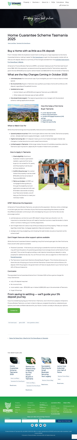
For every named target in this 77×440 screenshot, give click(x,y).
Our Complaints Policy (44, 405)
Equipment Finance (18, 405)
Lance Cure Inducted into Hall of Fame (61, 369)
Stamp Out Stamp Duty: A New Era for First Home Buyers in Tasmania (28, 338)
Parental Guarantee (16, 257)
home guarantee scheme (33, 322)
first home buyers (12, 322)
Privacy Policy (31, 405)
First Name (7, 418)
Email (40, 418)
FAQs (53, 2)
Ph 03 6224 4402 (67, 412)
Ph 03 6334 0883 (55, 413)
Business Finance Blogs (47, 380)
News (59, 379)
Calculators (60, 2)
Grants (29, 407)
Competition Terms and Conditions (43, 407)
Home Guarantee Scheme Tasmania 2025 (14, 370)
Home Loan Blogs (12, 43)
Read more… (13, 385)
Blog (67, 2)
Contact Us (65, 5)
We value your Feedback (43, 403)
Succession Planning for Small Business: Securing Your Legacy (46, 371)
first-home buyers (38, 57)
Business (36, 2)
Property (26, 2)
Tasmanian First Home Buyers (23, 43)
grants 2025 (22, 322)
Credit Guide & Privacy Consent (31, 410)
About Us (45, 2)
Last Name (24, 418)
